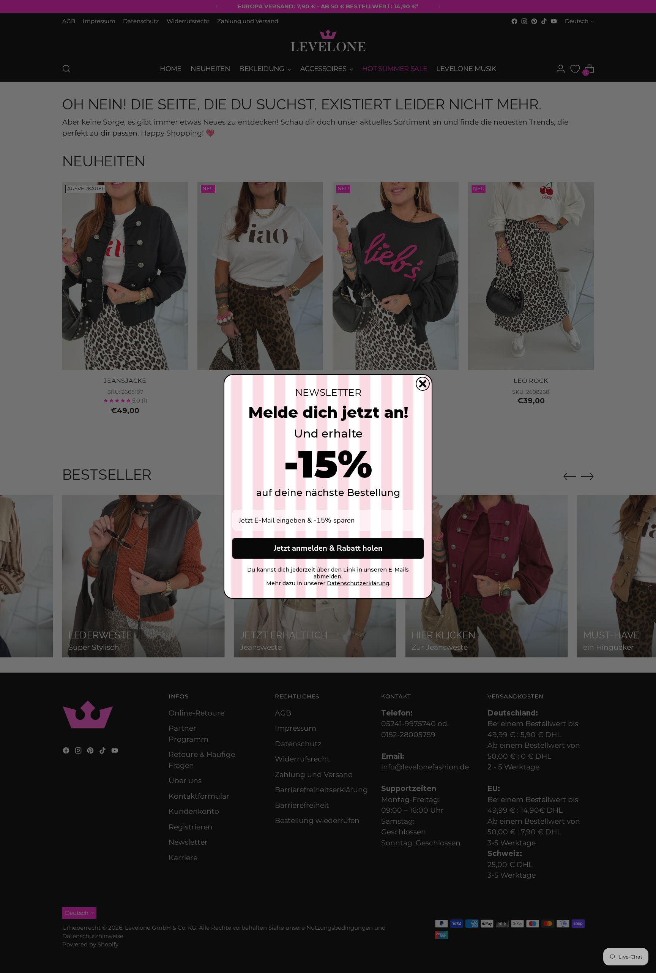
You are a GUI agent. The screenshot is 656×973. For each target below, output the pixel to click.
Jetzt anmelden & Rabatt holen (328, 548)
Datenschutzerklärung (358, 583)
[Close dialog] (422, 383)
